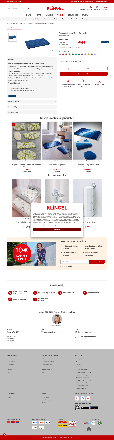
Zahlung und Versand (47, 359)
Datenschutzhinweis (66, 266)
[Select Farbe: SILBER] (95, 54)
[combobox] (19, 8)
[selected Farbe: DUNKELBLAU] (69, 54)
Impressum (79, 364)
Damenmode (11, 361)
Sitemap (10, 359)
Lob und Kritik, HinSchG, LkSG (83, 383)
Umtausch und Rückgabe (48, 361)
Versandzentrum (12, 400)
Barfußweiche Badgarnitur (57, 165)
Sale (9, 372)
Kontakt (10, 397)
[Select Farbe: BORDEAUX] (63, 54)
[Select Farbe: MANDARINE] (85, 54)
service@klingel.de (51, 332)
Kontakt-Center (84, 332)
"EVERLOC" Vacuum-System (88, 222)
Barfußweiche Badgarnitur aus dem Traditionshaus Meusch (88, 166)
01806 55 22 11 (15, 332)
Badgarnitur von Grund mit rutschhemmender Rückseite (26, 166)
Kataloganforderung (47, 369)
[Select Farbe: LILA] (82, 54)
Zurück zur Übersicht (15, 28)
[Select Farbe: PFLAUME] (91, 54)
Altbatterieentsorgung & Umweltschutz (85, 375)
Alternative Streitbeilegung (82, 377)
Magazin (44, 402)
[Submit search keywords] (28, 8)
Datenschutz (79, 367)
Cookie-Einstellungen (81, 369)
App (43, 372)
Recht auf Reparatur (81, 388)
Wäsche (10, 367)
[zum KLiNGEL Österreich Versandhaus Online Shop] (8, 422)
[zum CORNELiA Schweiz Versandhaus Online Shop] (13, 422)
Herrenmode (11, 364)
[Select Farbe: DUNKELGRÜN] (72, 54)
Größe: (60, 58)
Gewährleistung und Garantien (83, 372)
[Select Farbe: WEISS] (98, 54)
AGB (77, 361)
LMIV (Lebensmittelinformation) (84, 380)
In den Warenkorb (85, 74)
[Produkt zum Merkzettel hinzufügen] (88, 69)
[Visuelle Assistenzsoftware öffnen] (88, 429)
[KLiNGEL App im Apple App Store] (85, 407)
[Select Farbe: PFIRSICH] (88, 54)
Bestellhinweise (46, 400)
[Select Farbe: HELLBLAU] (76, 54)
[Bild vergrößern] (52, 50)
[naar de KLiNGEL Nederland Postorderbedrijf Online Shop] (17, 422)
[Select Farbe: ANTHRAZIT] (60, 54)
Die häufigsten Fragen (87, 336)
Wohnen (10, 369)
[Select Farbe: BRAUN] (66, 54)
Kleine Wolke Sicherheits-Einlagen (26, 222)
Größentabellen (46, 397)
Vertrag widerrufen (80, 359)
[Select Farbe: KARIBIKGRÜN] (79, 54)
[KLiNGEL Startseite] (55, 8)
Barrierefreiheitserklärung (82, 385)
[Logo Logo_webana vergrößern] (105, 42)
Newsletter (44, 367)
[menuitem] (29, 15)
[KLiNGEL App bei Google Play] (94, 407)
